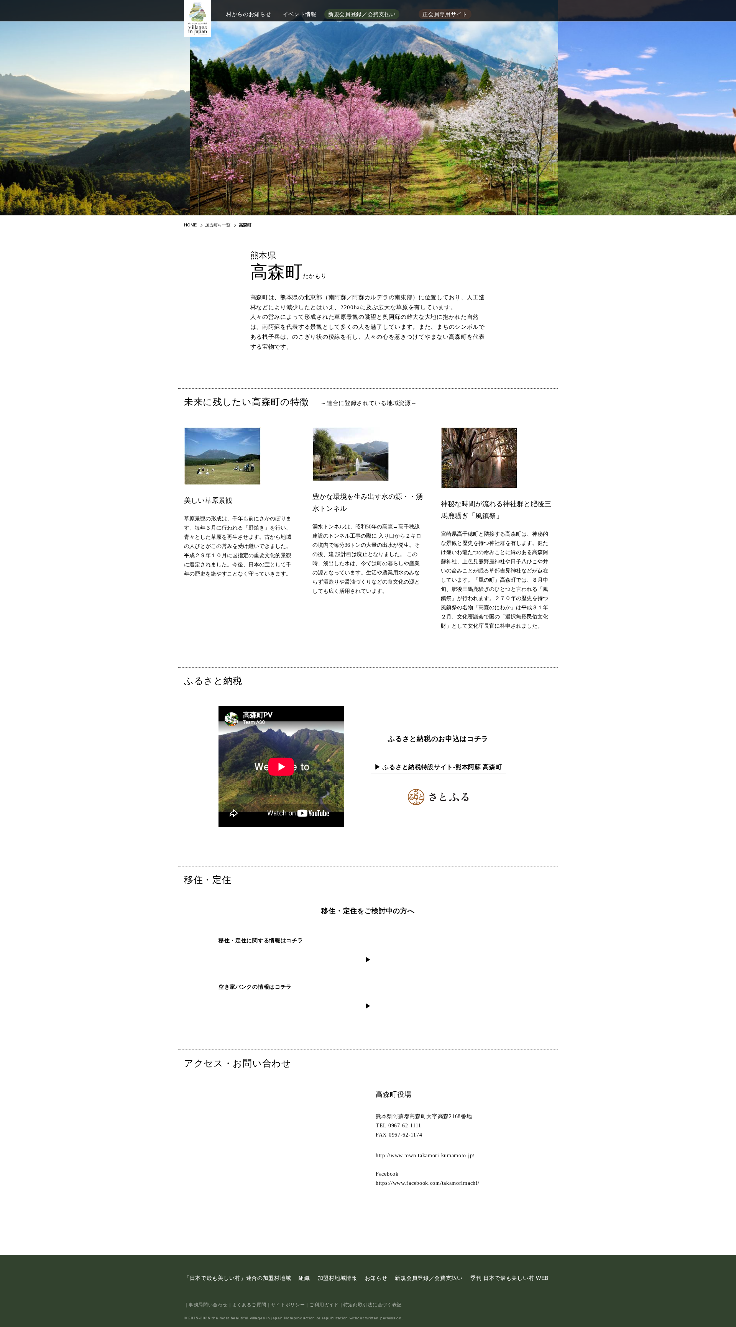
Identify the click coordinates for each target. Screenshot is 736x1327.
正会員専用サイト (445, 14)
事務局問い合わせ (208, 1304)
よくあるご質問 (249, 1304)
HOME (190, 225)
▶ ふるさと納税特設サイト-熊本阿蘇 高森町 (438, 767)
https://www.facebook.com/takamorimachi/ (427, 1183)
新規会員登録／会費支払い (362, 14)
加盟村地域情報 (337, 1278)
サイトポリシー (288, 1304)
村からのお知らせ (248, 14)
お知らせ (376, 1278)
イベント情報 (300, 14)
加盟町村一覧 (217, 225)
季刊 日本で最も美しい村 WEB (509, 1278)
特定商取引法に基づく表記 (372, 1304)
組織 (304, 1278)
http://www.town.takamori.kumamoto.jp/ (425, 1155)
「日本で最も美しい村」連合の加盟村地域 (237, 1278)
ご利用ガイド (323, 1304)
